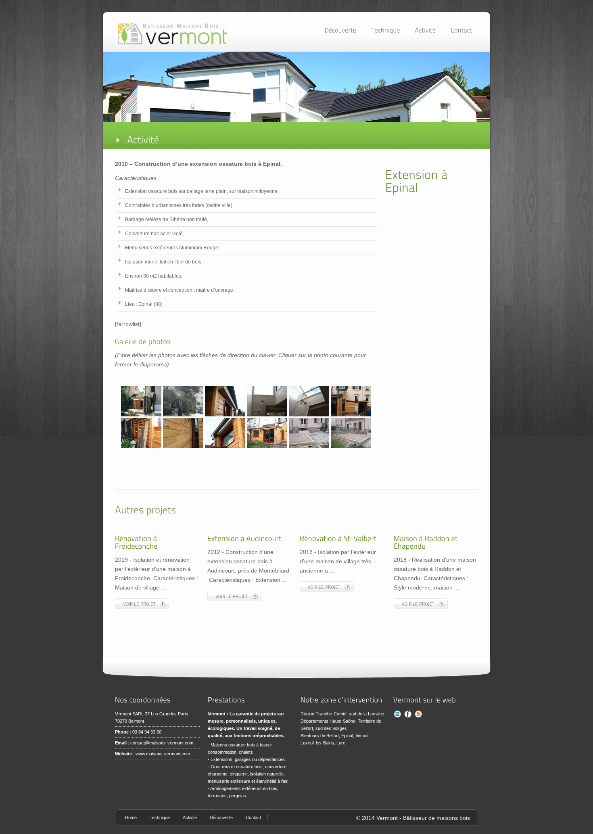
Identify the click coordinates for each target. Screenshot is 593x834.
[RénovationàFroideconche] (137, 542)
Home (131, 817)
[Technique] (387, 30)
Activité (190, 817)
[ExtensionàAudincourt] (244, 539)
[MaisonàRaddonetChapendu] (427, 542)
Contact (253, 817)
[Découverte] (342, 30)
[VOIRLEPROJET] (142, 603)
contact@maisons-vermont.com (161, 742)
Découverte (221, 817)
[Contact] (461, 30)
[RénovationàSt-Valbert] (338, 539)
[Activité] (427, 30)
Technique (160, 817)
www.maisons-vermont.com (163, 753)
